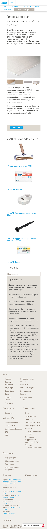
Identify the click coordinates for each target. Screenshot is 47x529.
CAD (6, 432)
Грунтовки (9, 403)
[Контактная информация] (45, 12)
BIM (6, 435)
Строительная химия (26, 398)
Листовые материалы (9, 383)
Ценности (29, 419)
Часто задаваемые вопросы (32, 427)
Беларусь (8, 413)
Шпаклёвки (9, 391)
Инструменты (25, 391)
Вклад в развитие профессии (12, 468)
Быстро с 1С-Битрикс (32, 525)
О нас (27, 413)
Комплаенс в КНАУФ (33, 423)
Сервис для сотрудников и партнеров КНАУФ (32, 439)
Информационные (12, 422)
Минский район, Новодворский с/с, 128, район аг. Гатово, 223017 (12, 482)
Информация (10, 458)
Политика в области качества (33, 432)
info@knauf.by (9, 513)
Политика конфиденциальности (33, 446)
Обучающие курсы (12, 461)
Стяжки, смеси (8, 398)
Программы (9, 464)
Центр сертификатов (13, 429)
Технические (10, 426)
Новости (7, 520)
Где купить (17, 127)
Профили (24, 384)
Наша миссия (30, 416)
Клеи (7, 394)
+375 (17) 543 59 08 (11, 496)
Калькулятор (31, 475)
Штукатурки (9, 388)
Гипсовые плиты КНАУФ (27, 380)
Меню (12, 2)
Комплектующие (27, 388)
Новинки (8, 379)
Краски (23, 394)
